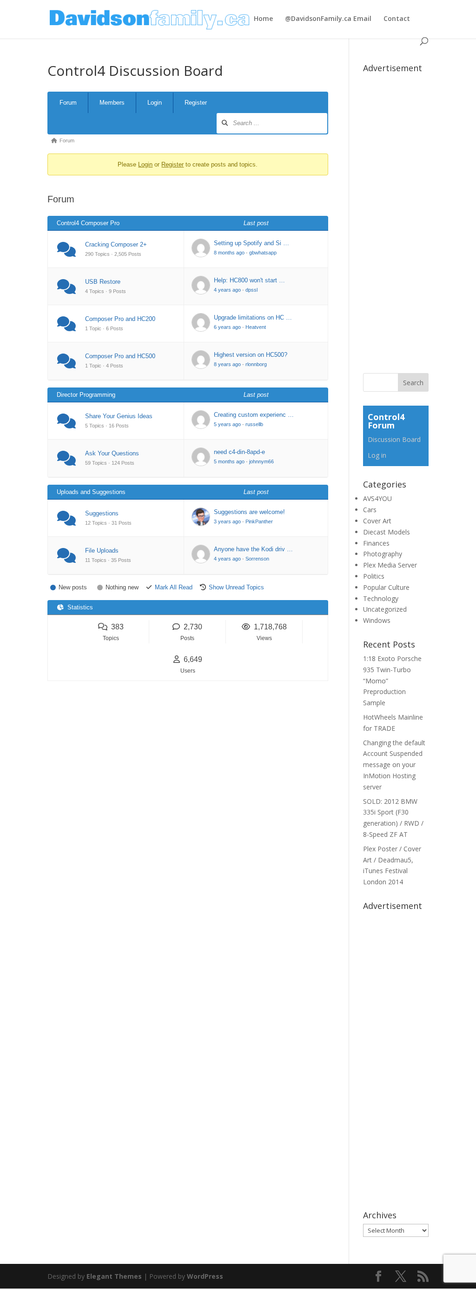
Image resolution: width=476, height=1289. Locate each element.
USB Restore (102, 281)
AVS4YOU (377, 498)
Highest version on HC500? (250, 354)
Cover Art (377, 520)
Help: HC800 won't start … (249, 280)
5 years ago (227, 424)
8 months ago (229, 252)
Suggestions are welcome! (249, 511)
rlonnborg (256, 364)
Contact (396, 19)
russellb (254, 424)
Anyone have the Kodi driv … (253, 549)
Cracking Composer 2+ (116, 244)
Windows (376, 620)
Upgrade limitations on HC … (253, 317)
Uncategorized (385, 609)
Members (112, 102)
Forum (68, 102)
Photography (382, 553)
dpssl (251, 290)
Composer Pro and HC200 (120, 318)
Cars (370, 509)
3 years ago (227, 521)
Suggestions (102, 513)
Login (154, 102)
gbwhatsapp (263, 252)
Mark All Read (173, 587)
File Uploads (102, 550)
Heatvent (255, 327)
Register (196, 102)
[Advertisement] (419, 216)
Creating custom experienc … (254, 414)
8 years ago (227, 364)
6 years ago (227, 327)
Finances (376, 543)
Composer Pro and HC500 (120, 356)
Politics (373, 576)
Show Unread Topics (236, 587)
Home (263, 19)
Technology (380, 598)
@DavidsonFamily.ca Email (328, 19)
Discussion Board (394, 439)
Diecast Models (386, 532)
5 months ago (229, 461)
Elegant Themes (114, 1276)
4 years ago (227, 290)
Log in (377, 455)
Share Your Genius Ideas (118, 416)
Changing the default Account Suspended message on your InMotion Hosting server (394, 764)
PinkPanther (259, 521)
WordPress (205, 1276)
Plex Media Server (390, 565)
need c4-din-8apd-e (239, 451)
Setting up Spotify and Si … (251, 243)
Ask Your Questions (112, 453)
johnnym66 (261, 461)
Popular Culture (386, 587)
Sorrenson (257, 558)
